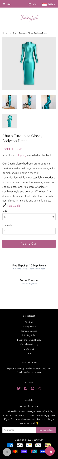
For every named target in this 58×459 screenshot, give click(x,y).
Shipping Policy (29, 335)
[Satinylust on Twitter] (19, 389)
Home (5, 33)
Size (4, 211)
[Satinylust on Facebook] (26, 389)
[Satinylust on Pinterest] (32, 389)
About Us (29, 321)
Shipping (21, 155)
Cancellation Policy (29, 344)
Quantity (7, 225)
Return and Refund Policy (29, 339)
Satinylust (38, 439)
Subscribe (46, 430)
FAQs (29, 353)
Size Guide (13, 206)
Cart (35, 4)
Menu (9, 4)
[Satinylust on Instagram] (39, 389)
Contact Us (29, 348)
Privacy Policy (29, 326)
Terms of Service (29, 330)
